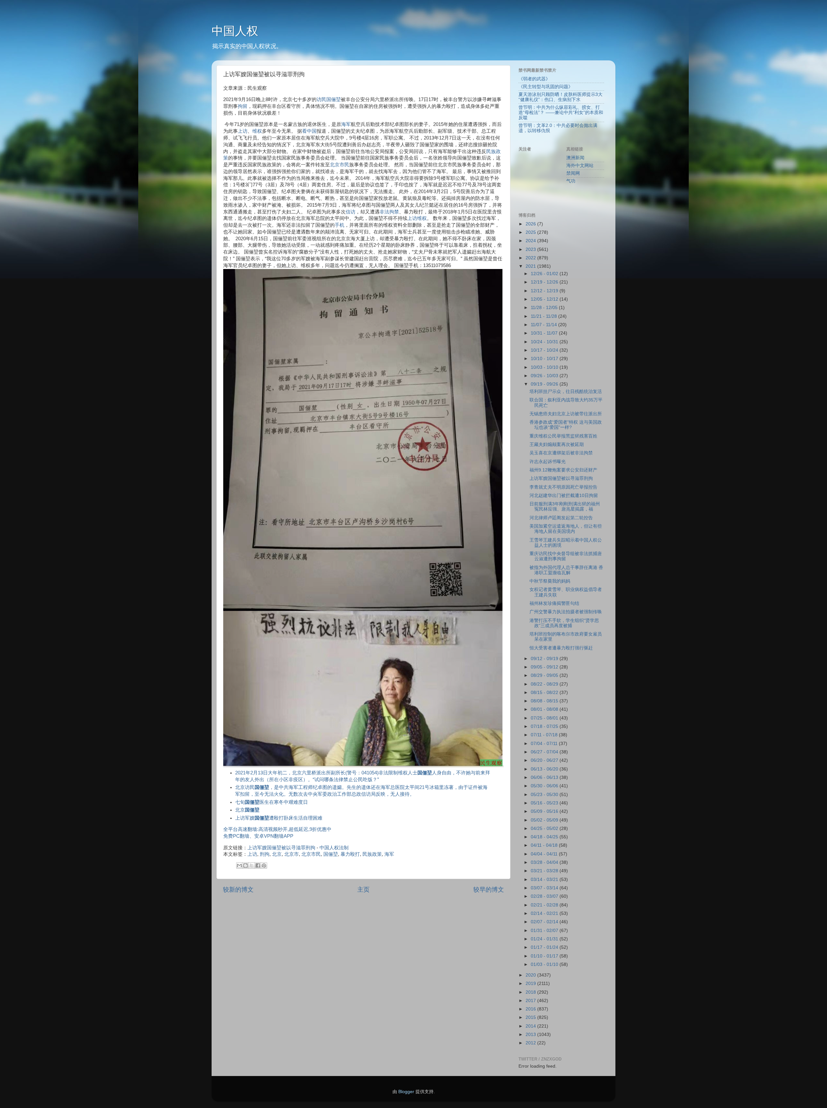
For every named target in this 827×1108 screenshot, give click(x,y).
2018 (531, 992)
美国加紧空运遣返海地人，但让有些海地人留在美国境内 (565, 529)
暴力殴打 (350, 854)
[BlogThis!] (245, 865)
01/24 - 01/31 (545, 939)
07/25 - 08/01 (545, 718)
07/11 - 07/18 (545, 734)
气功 (570, 181)
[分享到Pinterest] (264, 865)
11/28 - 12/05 (545, 307)
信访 (350, 211)
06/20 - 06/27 (545, 760)
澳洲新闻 (575, 157)
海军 (346, 124)
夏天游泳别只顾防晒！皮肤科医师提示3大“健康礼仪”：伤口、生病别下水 (560, 97)
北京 (247, 810)
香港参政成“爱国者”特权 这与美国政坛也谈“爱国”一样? (565, 425)
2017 (531, 1000)
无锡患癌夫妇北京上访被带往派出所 (565, 413)
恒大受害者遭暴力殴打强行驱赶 (561, 648)
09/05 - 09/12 (545, 667)
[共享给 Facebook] (258, 865)
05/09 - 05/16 (545, 811)
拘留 (242, 106)
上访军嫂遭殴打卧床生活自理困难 (278, 818)
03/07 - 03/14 (545, 887)
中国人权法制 (334, 847)
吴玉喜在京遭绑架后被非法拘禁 (561, 452)
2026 (531, 224)
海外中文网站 (579, 165)
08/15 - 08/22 (545, 692)
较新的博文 (238, 889)
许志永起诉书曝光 (547, 461)
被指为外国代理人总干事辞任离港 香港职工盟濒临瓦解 (566, 570)
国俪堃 (333, 99)
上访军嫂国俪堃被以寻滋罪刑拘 (281, 847)
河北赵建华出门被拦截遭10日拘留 (563, 495)
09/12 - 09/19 (545, 658)
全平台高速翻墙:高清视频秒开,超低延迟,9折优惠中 (277, 829)
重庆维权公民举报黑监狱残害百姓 (563, 436)
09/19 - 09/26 (545, 384)
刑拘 (264, 854)
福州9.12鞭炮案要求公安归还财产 (563, 470)
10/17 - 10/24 (545, 350)
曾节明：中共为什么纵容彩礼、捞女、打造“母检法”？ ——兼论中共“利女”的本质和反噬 (560, 112)
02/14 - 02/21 (545, 913)
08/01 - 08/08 (545, 709)
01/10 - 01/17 (545, 956)
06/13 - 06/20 (545, 769)
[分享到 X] (251, 865)
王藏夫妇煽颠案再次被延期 (556, 444)
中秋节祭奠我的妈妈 (549, 581)
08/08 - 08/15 (545, 701)
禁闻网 (573, 173)
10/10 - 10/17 (545, 358)
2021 (531, 266)
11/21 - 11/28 (544, 316)
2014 (531, 1026)
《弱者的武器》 (534, 79)
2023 (531, 249)
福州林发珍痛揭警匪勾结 (554, 603)
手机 (339, 225)
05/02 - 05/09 (545, 820)
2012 (531, 1043)
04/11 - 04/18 (545, 845)
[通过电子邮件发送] (239, 865)
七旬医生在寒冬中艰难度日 (271, 802)
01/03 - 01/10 (545, 964)
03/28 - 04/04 (545, 862)
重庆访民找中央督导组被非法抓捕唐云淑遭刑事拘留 (565, 556)
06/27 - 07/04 (545, 752)
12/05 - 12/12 (545, 299)
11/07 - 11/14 (544, 324)
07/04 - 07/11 (545, 743)
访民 (321, 99)
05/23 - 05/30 (545, 794)
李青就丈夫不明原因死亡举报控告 (563, 487)
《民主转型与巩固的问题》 (545, 86)
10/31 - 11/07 (545, 333)
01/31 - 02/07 (545, 930)
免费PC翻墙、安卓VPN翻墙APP (258, 836)
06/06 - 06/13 (545, 777)
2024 (531, 240)
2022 (531, 257)
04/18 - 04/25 (545, 836)
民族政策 (372, 854)
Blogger (406, 1091)
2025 (531, 232)
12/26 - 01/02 (545, 273)
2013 (531, 1034)
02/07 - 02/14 (545, 921)
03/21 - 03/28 (545, 870)
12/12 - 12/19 (545, 290)
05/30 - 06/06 (545, 785)
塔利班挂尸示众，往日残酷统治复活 (565, 391)
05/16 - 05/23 (545, 803)
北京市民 (339, 164)
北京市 (291, 854)
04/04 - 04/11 (545, 854)
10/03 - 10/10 (545, 367)
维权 (257, 131)
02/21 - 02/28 (545, 905)
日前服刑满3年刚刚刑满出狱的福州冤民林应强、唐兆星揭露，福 (564, 507)
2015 (531, 1017)
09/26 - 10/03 (545, 375)
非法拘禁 (389, 211)
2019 (531, 983)
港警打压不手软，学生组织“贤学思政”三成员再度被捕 (564, 623)
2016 (531, 1009)
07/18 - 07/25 (545, 726)
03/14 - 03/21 (545, 879)
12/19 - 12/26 (545, 282)
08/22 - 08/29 (545, 684)
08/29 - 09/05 (545, 675)
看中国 (309, 131)
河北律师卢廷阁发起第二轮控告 (561, 517)
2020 (531, 975)
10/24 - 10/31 (545, 341)
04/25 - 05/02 (545, 828)
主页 (363, 889)
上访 (242, 131)
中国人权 (235, 30)
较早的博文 (488, 889)
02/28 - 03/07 (545, 896)
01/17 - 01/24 (545, 947)
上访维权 (417, 218)
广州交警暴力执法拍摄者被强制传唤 (565, 611)
